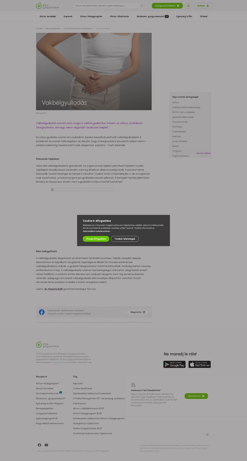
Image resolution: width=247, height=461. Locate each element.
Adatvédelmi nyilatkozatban (96, 231)
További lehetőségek (124, 239)
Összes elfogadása (96, 239)
